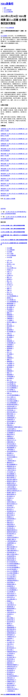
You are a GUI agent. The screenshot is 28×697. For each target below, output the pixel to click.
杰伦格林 (10, 535)
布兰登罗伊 (11, 670)
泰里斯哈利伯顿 (12, 532)
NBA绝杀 (10, 642)
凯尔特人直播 (12, 322)
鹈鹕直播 (10, 371)
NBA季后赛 (11, 384)
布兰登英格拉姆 (12, 445)
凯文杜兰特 (11, 507)
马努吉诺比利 (11, 612)
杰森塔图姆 (11, 438)
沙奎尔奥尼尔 (11, 605)
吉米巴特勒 (11, 582)
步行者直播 (11, 331)
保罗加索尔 (11, 634)
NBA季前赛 (11, 299)
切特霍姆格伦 (11, 526)
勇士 (9, 266)
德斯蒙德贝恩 (11, 466)
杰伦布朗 (10, 505)
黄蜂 (9, 359)
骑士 (9, 380)
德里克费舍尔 (11, 631)
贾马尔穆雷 (11, 423)
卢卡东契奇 (11, 472)
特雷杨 (9, 500)
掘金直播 (10, 374)
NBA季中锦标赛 (12, 391)
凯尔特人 (11, 264)
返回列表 (3, 208)
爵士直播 (10, 337)
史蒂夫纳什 (11, 678)
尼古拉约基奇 (11, 421)
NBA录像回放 (7, 10)
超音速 (9, 279)
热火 (9, 292)
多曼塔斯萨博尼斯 (13, 580)
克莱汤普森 (11, 415)
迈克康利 (10, 453)
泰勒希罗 (10, 545)
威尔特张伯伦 (11, 648)
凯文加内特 (11, 621)
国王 (9, 324)
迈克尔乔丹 (11, 597)
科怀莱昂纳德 (11, 518)
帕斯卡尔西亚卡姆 (13, 554)
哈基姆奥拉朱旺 (12, 651)
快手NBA (10, 646)
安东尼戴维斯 (11, 473)
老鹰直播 (10, 357)
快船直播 (10, 341)
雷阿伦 (9, 623)
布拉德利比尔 (11, 511)
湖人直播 (10, 307)
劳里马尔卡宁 (11, 440)
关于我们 (17, 694)
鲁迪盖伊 (10, 674)
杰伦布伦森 (11, 410)
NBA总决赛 (11, 268)
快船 (9, 339)
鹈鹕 (9, 369)
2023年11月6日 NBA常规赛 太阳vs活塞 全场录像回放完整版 (14, 239)
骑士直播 (10, 378)
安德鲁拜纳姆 (11, 633)
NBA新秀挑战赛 (12, 565)
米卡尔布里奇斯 (12, 561)
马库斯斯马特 (11, 468)
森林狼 (10, 298)
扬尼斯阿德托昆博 (13, 404)
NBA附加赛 (11, 591)
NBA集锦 (9, 251)
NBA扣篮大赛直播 (13, 573)
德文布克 (10, 509)
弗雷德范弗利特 (12, 530)
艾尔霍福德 (11, 432)
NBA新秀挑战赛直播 (13, 563)
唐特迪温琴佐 (11, 494)
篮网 (9, 288)
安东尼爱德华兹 (12, 451)
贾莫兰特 (10, 522)
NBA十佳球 (10, 253)
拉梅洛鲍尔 (11, 683)
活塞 (7, 198)
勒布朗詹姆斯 (12, 475)
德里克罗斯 (11, 524)
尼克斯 (10, 275)
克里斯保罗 (11, 419)
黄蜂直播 (10, 361)
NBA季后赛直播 (12, 386)
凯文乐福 (10, 649)
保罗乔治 (10, 520)
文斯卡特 (10, 644)
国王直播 (10, 326)
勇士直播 (10, 309)
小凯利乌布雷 (11, 487)
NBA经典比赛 (12, 599)
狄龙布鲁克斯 (11, 552)
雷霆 (9, 350)
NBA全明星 (11, 389)
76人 (9, 286)
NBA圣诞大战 (11, 399)
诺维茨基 (10, 663)
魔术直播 (10, 367)
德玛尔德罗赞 (11, 477)
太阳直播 (10, 316)
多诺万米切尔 (11, 593)
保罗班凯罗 (11, 513)
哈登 (9, 393)
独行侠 (10, 294)
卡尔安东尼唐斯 (12, 457)
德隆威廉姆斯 (11, 627)
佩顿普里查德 (11, 608)
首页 (5, 8)
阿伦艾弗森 (11, 618)
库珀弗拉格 (11, 606)
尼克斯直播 (11, 342)
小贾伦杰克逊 (11, 470)
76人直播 (10, 320)
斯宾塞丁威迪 (11, 539)
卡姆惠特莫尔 (11, 543)
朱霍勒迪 (10, 436)
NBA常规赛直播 (12, 301)
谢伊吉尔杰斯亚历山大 (14, 490)
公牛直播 (10, 311)
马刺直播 (10, 344)
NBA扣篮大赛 (11, 576)
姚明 (9, 616)
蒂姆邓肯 (10, 610)
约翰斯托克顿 (11, 681)
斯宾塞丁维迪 (11, 492)
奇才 (9, 352)
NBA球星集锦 (12, 588)
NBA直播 (9, 248)
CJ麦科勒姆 (11, 449)
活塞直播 (10, 318)
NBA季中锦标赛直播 (13, 395)
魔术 (9, 277)
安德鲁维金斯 (11, 417)
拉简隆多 (10, 625)
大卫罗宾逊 (11, 653)
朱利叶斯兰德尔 (12, 412)
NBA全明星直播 (12, 402)
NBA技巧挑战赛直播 (13, 567)
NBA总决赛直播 (12, 387)
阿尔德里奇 (11, 672)
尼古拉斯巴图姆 (12, 488)
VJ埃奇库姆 (11, 691)
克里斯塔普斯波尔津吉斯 (14, 430)
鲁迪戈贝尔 (11, 455)
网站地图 (12, 694)
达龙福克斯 (11, 586)
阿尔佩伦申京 (11, 533)
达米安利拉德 (12, 406)
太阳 (9, 271)
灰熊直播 (10, 335)
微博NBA (10, 640)
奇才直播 (10, 354)
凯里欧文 (10, 517)
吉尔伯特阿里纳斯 (13, 676)
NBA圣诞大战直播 (13, 400)
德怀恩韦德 (11, 659)
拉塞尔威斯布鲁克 (13, 550)
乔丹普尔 (10, 498)
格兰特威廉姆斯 (12, 464)
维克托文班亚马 (12, 503)
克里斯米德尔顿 (12, 408)
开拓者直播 (11, 376)
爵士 (9, 281)
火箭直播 (10, 365)
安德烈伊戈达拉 (12, 666)
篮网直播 (10, 348)
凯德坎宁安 (11, 687)
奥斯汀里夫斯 (11, 548)
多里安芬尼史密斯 (13, 537)
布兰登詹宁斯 (11, 657)
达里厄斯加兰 (11, 679)
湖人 (5, 198)
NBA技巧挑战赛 (12, 569)
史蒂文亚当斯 (11, 560)
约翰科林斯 (11, 442)
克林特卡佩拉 (11, 502)
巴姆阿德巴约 (11, 668)
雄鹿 (9, 313)
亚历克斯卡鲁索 (12, 479)
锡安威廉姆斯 (11, 447)
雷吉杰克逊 (11, 515)
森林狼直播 (11, 303)
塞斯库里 (10, 462)
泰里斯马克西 (11, 483)
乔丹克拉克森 (11, 444)
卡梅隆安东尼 (11, 636)
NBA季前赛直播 (12, 296)
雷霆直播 (10, 346)
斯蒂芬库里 (11, 414)
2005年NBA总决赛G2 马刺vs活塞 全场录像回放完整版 (13, 228)
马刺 (9, 283)
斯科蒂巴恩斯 (11, 558)
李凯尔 (9, 459)
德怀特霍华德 (11, 629)
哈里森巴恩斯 (11, 584)
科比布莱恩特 (12, 595)
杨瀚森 (9, 601)
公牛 (9, 260)
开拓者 (10, 269)
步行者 (10, 284)
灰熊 (9, 333)
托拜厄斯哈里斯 (12, 485)
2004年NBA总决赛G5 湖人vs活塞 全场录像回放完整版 (13, 232)
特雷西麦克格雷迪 (13, 664)
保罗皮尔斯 (11, 619)
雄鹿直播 (10, 314)
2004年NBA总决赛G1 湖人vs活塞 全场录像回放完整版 (13, 225)
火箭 (9, 273)
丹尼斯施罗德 (11, 556)
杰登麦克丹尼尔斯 (13, 689)
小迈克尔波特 (11, 429)
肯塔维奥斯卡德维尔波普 (14, 427)
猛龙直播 (10, 329)
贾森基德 (10, 655)
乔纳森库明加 (11, 578)
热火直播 (10, 363)
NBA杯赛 (10, 603)
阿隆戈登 (10, 425)
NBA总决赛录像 (8, 11)
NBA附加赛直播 (12, 590)
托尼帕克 (10, 614)
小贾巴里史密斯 (12, 541)
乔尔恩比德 (11, 528)
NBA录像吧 (7, 3)
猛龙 (9, 327)
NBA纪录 (9, 257)
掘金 (9, 372)
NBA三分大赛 (11, 575)
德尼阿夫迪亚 (11, 685)
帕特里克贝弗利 (12, 481)
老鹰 (9, 356)
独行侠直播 (11, 305)
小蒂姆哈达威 (11, 460)
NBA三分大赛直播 (13, 571)
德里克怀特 (11, 434)
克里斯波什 (11, 661)
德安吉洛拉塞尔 (12, 546)
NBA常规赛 (12, 198)
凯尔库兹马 (11, 496)
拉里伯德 (10, 638)
